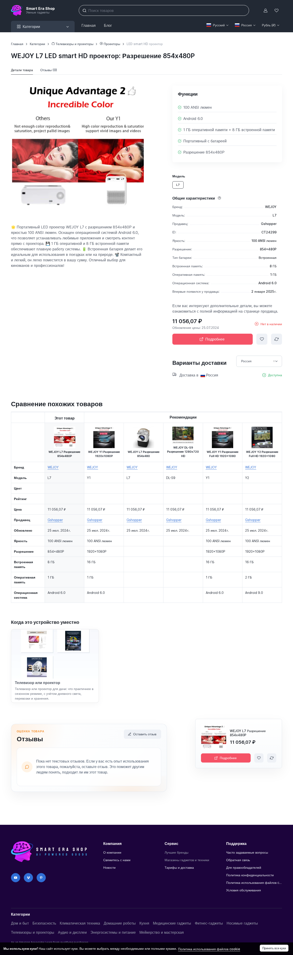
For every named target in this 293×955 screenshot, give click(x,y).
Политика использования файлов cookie (254, 883)
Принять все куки (274, 948)
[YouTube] (15, 877)
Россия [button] (246, 25)
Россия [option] (246, 361)
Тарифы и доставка (179, 867)
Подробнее (215, 339)
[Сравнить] (276, 339)
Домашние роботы (120, 923)
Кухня (144, 923)
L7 (178, 185)
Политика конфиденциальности (250, 875)
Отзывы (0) (48, 70)
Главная (17, 44)
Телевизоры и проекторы (74, 44)
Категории (37, 44)
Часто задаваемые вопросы (247, 852)
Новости (109, 867)
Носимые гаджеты (242, 923)
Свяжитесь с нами (116, 860)
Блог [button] (108, 25)
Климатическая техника (80, 923)
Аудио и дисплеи (72, 932)
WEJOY (53, 467)
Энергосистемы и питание (113, 932)
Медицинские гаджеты (172, 923)
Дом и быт (20, 923)
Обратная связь (238, 860)
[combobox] (259, 361)
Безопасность (44, 923)
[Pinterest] (41, 877)
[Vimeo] (28, 877)
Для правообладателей (243, 867)
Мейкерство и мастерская (161, 932)
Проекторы (111, 44)
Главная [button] (88, 25)
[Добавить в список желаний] (261, 339)
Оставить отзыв (144, 734)
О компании (112, 852)
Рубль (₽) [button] (269, 25)
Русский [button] (219, 25)
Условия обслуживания (243, 890)
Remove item (274, 361)
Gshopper (55, 520)
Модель (178, 176)
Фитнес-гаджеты (209, 923)
